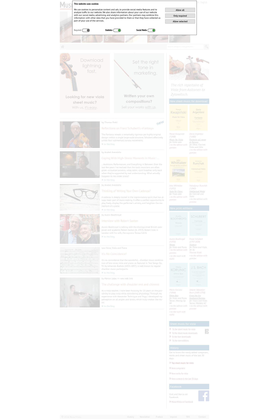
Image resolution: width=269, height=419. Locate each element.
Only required (180, 15)
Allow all (180, 10)
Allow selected (180, 21)
